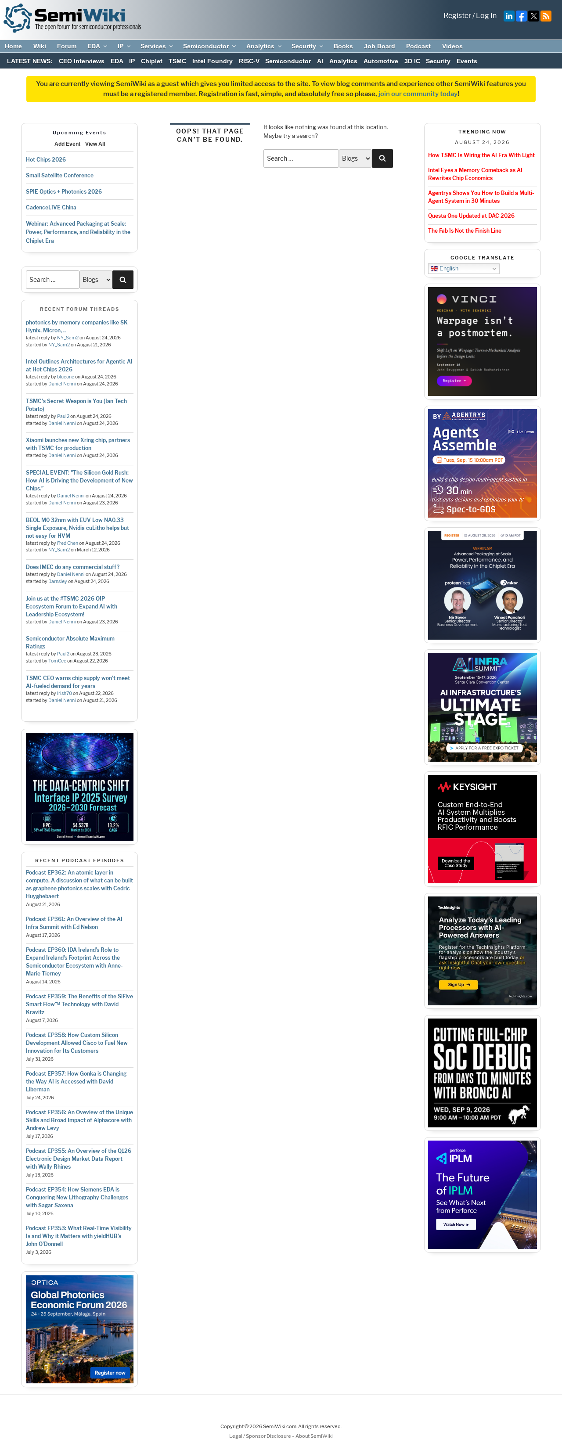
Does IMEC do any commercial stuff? (72, 567)
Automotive (381, 61)
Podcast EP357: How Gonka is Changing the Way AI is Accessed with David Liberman (76, 1081)
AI (320, 61)
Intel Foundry (212, 61)
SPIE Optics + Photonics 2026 (64, 191)
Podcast (418, 46)
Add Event (67, 144)
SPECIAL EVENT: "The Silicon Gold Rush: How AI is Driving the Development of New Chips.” (79, 480)
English (448, 268)
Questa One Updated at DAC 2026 (471, 215)
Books (343, 46)
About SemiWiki (314, 1436)
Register (457, 15)
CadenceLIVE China (51, 207)
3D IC (412, 61)
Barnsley (57, 581)
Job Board (379, 46)
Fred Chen (67, 543)
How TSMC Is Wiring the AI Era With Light (481, 155)
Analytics (260, 46)
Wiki (39, 46)
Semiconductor (206, 46)
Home (13, 46)
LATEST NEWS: (30, 61)
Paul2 (63, 416)
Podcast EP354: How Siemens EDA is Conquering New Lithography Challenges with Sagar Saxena (77, 1197)
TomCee (57, 661)
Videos (452, 46)
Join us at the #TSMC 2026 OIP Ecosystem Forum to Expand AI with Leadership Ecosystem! (71, 606)
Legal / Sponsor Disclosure (260, 1436)
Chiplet (151, 61)
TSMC (177, 61)
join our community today (418, 94)
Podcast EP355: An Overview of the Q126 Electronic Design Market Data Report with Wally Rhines (78, 1159)
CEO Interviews (81, 61)
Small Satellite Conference (60, 175)
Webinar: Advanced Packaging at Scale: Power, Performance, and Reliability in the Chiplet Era (78, 232)
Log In (486, 15)
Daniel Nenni (62, 384)
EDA (93, 46)
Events (467, 61)
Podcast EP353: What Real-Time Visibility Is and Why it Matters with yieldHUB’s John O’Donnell (79, 1236)
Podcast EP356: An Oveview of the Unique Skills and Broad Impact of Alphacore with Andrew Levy (79, 1120)
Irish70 (64, 693)
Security (304, 46)
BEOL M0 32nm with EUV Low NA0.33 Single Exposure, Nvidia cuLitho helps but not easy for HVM (77, 528)
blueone (65, 377)
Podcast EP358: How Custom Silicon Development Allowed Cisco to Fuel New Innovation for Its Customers (77, 1043)
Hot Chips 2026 (46, 159)
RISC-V (249, 61)
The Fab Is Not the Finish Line (464, 230)
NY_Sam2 (68, 338)
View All (95, 144)
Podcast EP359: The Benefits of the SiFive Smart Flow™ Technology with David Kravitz (79, 1004)
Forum (66, 46)
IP (120, 46)
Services (153, 46)
